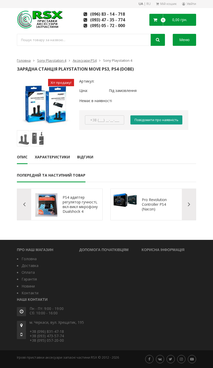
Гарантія (29, 279)
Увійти (191, 4)
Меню (184, 39)
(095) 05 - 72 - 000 (107, 25)
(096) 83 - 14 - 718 (107, 14)
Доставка (30, 265)
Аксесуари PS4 (85, 60)
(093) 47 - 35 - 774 (107, 20)
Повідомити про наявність (156, 119)
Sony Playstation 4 (51, 60)
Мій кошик (168, 4)
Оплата (28, 272)
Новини (28, 286)
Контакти (30, 293)
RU (149, 4)
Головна (24, 60)
